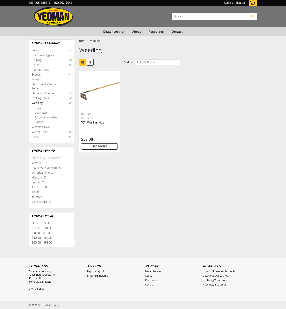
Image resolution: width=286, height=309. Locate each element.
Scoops (36, 75)
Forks (35, 50)
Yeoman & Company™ (46, 158)
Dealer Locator (114, 32)
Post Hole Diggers (43, 55)
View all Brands (42, 202)
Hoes (38, 108)
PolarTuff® (39, 187)
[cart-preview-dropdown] (252, 3)
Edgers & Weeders (46, 117)
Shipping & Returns (97, 275)
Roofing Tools (40, 70)
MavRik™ (37, 163)
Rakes (35, 65)
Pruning (36, 60)
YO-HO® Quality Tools (46, 168)
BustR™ (37, 197)
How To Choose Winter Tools (219, 271)
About (136, 32)
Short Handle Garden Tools (45, 86)
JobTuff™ (38, 182)
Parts (35, 137)
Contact (177, 32)
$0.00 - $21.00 (41, 223)
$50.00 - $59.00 (42, 243)
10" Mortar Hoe (92, 122)
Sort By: (128, 62)
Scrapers (37, 79)
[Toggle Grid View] (82, 62)
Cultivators (41, 112)
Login (227, 3)
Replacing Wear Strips (215, 280)
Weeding (37, 103)
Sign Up (240, 3)
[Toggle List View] (90, 62)
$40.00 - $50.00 (42, 238)
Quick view (99, 108)
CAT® (35, 192)
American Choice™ (43, 173)
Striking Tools (40, 98)
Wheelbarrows (41, 127)
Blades (39, 122)
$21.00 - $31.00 (41, 228)
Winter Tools (40, 132)
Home (82, 40)
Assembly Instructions (215, 284)
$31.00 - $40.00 (42, 233)
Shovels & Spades (43, 93)
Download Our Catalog (215, 275)
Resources (156, 32)
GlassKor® (39, 177)
